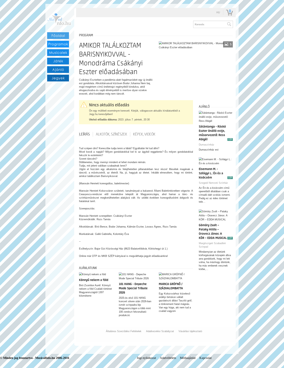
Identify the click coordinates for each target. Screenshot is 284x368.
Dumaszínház (206, 144)
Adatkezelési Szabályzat (160, 331)
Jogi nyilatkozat (146, 358)
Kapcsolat (205, 358)
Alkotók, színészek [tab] (111, 134)
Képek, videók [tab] (144, 134)
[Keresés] (229, 24)
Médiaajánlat (188, 358)
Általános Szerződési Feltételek (123, 331)
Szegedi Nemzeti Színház (213, 182)
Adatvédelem (168, 358)
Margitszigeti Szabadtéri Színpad (212, 245)
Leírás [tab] (84, 134)
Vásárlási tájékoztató (190, 331)
